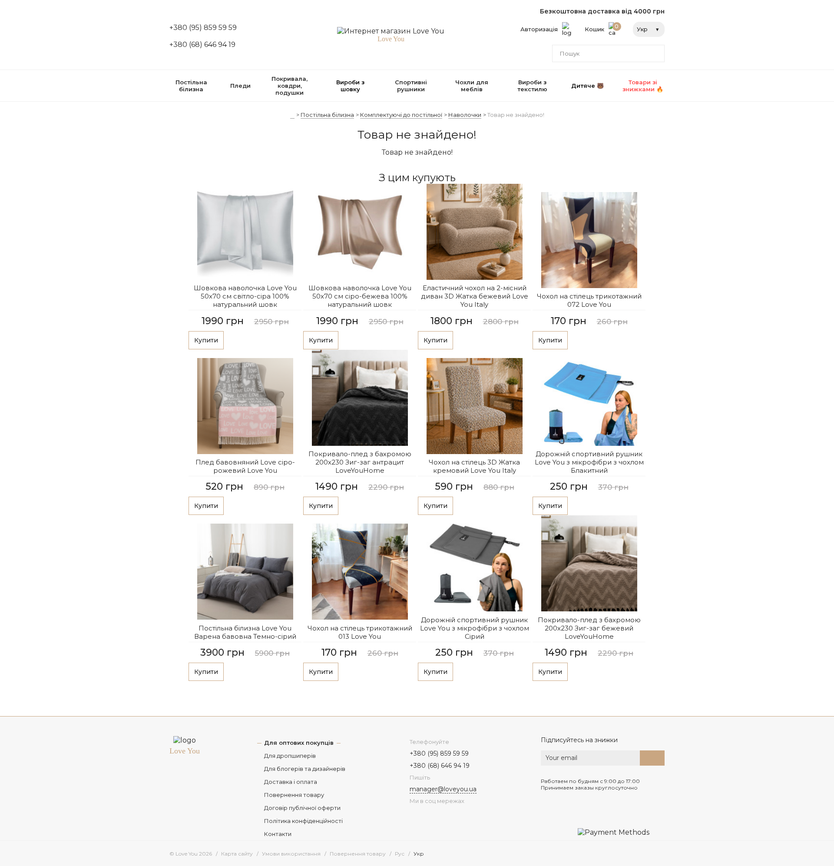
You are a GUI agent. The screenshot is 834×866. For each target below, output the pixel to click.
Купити (206, 340)
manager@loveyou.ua (443, 789)
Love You (184, 751)
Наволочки (464, 114)
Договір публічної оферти (302, 807)
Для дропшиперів (290, 755)
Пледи (240, 85)
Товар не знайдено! (515, 114)
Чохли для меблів (471, 86)
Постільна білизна (191, 86)
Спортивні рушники (411, 86)
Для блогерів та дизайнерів (304, 768)
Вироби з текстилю (532, 86)
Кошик (602, 28)
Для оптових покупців (299, 742)
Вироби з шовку (350, 86)
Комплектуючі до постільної (401, 114)
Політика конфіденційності (303, 820)
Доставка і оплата (290, 781)
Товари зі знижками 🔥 (642, 86)
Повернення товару (294, 794)
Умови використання (291, 853)
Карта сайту (237, 853)
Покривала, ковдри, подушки (289, 85)
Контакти (277, 833)
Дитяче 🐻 (587, 85)
